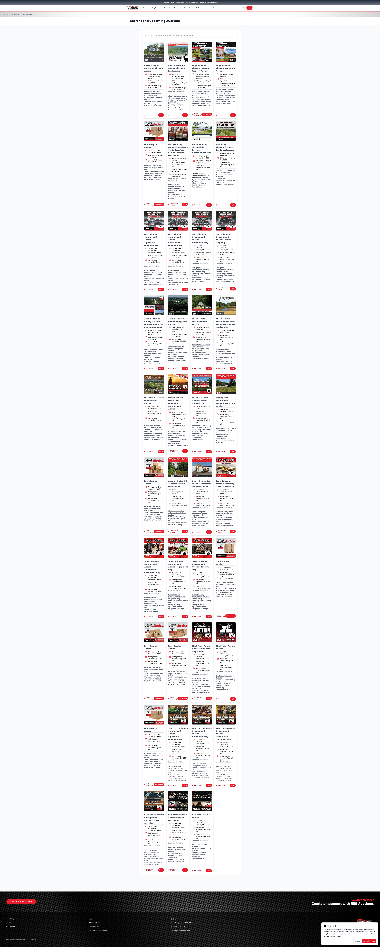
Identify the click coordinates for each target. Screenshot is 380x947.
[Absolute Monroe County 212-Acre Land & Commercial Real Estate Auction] (154, 305)
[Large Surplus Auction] (154, 131)
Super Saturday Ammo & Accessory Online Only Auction (225, 484)
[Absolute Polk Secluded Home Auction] (202, 305)
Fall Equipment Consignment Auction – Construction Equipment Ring (175, 240)
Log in (161, 115)
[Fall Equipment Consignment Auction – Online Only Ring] (226, 221)
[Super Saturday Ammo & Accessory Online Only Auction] (226, 467)
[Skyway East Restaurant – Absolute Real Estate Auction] (226, 384)
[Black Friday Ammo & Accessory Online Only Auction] (202, 632)
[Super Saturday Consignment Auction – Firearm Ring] (202, 548)
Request (185, 2)
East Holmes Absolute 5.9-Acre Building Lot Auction (225, 147)
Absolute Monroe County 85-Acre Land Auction (200, 401)
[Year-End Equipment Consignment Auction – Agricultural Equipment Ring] (178, 715)
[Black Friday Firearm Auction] (226, 632)
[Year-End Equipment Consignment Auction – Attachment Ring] (202, 715)
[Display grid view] (145, 36)
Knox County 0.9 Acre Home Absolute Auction (153, 68)
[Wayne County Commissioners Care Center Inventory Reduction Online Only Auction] (178, 131)
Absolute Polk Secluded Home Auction (199, 322)
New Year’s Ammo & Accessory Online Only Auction (177, 818)
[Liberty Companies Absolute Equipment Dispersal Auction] (202, 467)
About (8, 923)
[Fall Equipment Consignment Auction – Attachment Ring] (202, 221)
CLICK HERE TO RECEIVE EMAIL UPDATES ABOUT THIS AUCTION (152, 179)
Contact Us (10, 927)
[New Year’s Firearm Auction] (202, 801)
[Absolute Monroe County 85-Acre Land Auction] (202, 384)
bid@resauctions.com (181, 930)
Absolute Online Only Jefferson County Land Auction (178, 484)
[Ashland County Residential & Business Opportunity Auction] (202, 131)
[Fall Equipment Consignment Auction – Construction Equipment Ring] (178, 221)
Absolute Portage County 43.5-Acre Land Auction (176, 68)
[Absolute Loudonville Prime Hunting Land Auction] (178, 305)
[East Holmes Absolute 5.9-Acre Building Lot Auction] (226, 131)
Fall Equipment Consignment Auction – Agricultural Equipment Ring (151, 240)
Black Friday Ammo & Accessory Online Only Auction (201, 649)
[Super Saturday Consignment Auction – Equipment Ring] (178, 548)
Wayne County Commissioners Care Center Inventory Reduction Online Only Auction (178, 150)
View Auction (207, 114)
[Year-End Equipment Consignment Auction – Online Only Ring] (154, 801)
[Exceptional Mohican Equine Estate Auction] (154, 384)
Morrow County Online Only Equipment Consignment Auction (175, 403)
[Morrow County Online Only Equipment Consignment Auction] (178, 384)
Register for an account (21, 901)
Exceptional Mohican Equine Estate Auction (154, 401)
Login (249, 8)
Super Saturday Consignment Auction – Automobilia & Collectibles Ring (152, 567)
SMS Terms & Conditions (98, 930)
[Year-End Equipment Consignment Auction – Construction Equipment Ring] (226, 715)
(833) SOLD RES (179, 927)
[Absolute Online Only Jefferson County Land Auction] (178, 467)
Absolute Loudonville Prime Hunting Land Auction (178, 322)
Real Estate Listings (171, 8)
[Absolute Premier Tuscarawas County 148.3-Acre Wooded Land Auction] (226, 305)
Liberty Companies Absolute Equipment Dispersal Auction (201, 484)
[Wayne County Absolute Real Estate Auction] (226, 52)
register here (213, 2)
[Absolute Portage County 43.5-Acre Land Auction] (178, 52)
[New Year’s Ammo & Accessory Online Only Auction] (178, 801)
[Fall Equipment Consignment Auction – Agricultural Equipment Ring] (154, 221)
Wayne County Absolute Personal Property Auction (200, 68)
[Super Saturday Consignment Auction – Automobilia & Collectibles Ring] (154, 548)
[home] (132, 8)
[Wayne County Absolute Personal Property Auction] (202, 52)
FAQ (197, 8)
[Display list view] (148, 36)
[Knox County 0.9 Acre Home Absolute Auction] (154, 52)
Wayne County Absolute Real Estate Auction (225, 68)
